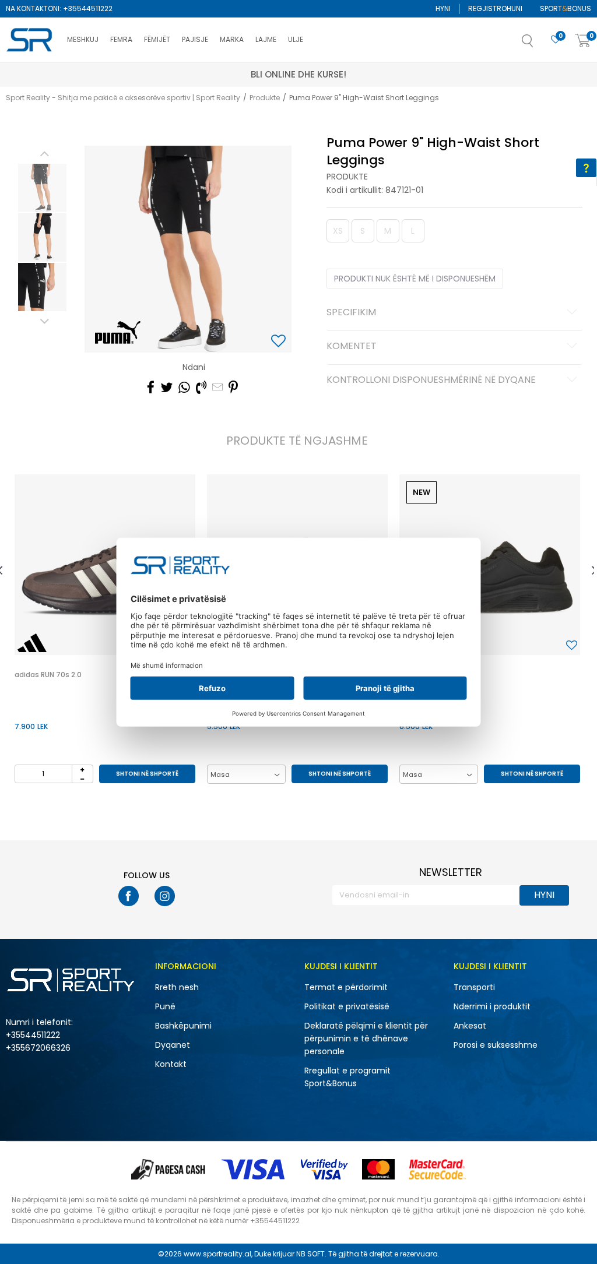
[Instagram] (164, 896)
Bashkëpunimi (183, 1025)
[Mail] (217, 387)
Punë (165, 1006)
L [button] (413, 231)
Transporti (474, 987)
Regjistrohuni (495, 8)
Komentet (351, 347)
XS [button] (338, 231)
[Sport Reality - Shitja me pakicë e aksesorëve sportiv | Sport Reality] (30, 40)
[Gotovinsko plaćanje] (169, 1169)
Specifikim (351, 313)
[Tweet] (166, 387)
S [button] (362, 231)
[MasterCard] (378, 1169)
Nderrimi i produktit (492, 1006)
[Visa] (254, 1169)
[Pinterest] (233, 387)
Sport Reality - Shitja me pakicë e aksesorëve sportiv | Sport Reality (123, 98)
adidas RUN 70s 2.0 (48, 674)
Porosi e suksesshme (496, 1045)
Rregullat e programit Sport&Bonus (347, 1077)
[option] (42, 188)
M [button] (387, 231)
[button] (539, 44)
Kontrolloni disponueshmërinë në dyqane (431, 380)
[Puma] (117, 332)
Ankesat (470, 1025)
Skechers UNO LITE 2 (434, 674)
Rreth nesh (177, 987)
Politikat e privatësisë (346, 1006)
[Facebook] (150, 387)
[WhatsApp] (184, 387)
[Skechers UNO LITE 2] (489, 564)
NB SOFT (310, 1254)
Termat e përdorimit (346, 987)
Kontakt (171, 1064)
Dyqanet (172, 1045)
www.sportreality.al (217, 1254)
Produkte (265, 98)
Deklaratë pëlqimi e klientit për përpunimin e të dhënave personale (366, 1038)
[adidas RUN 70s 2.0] (105, 564)
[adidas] (32, 642)
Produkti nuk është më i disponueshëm (415, 278)
